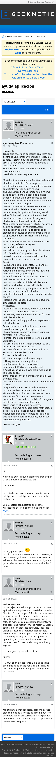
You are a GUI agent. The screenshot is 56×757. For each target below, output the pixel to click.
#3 (52, 544)
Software (28, 36)
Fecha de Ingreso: (25, 132)
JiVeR (17, 683)
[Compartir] (51, 136)
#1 (52, 143)
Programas (40, 36)
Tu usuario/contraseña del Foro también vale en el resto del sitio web (28, 76)
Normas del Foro (28, 71)
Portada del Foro (14, 36)
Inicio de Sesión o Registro (40, 2)
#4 (52, 599)
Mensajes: (21, 136)
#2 (52, 465)
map (17, 578)
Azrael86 (19, 436)
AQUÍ (5, 510)
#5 (52, 704)
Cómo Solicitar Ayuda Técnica (28, 67)
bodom (19, 121)
